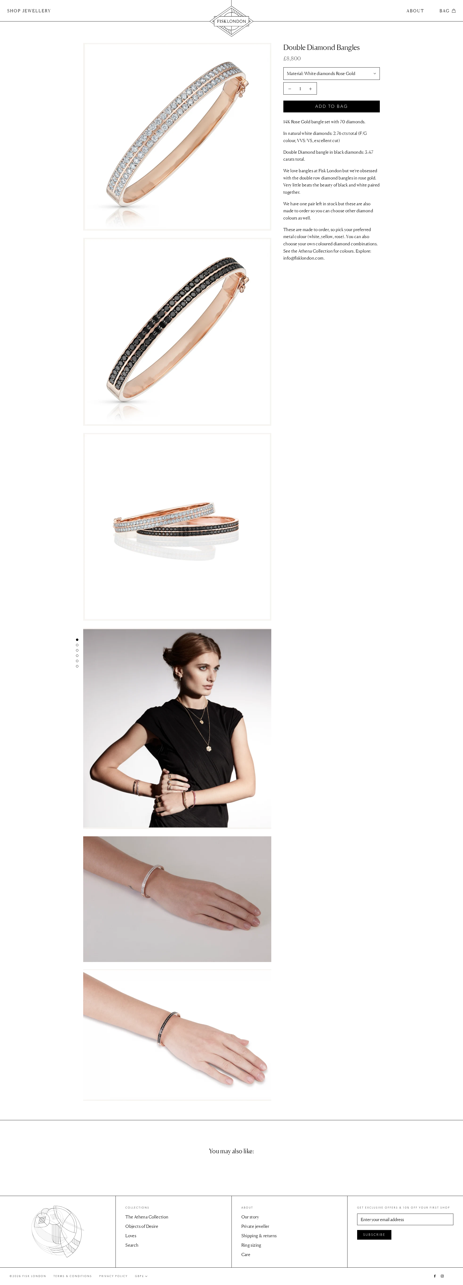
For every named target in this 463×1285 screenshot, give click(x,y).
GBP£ (139, 1276)
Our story (250, 1216)
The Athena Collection (146, 1216)
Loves (130, 1235)
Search (131, 1245)
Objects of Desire (141, 1226)
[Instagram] (442, 1275)
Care (246, 1254)
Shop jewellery (29, 11)
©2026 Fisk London (28, 1276)
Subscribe (374, 1235)
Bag (445, 11)
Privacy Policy (113, 1276)
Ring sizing (251, 1245)
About (415, 11)
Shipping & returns (259, 1235)
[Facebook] (434, 1275)
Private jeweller (255, 1226)
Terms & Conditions (73, 1276)
